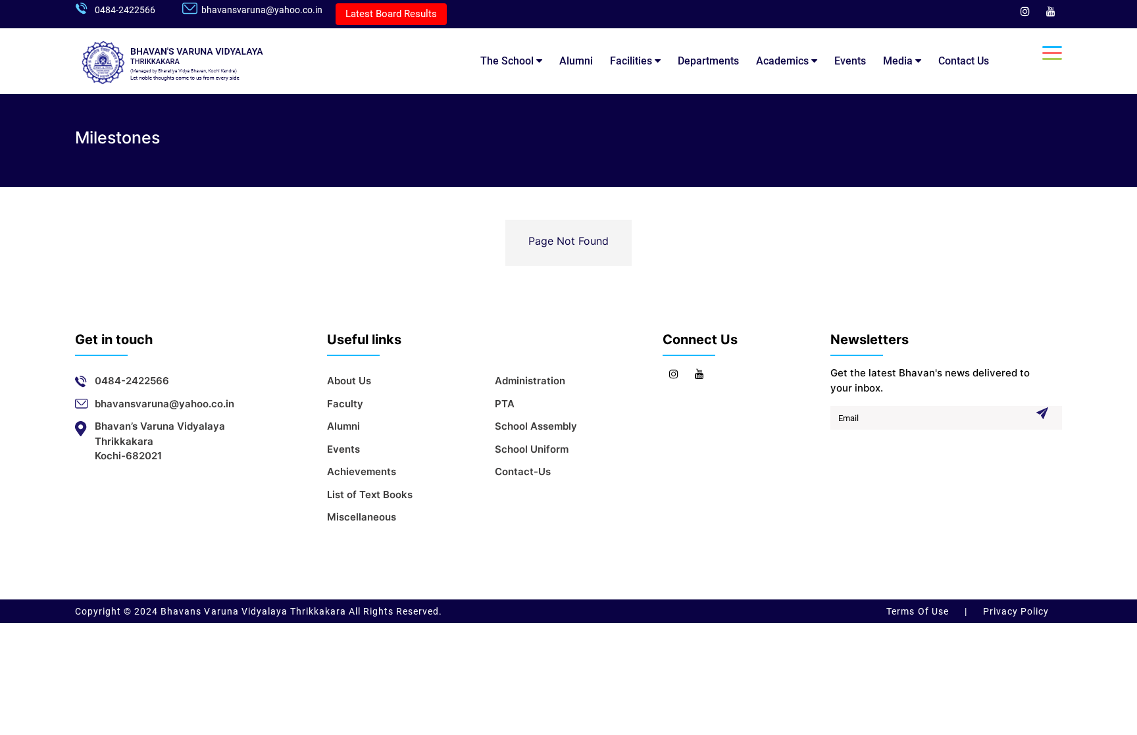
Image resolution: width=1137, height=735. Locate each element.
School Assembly (536, 426)
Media (899, 61)
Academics (783, 61)
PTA (505, 403)
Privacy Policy (1014, 611)
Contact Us (963, 61)
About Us (349, 380)
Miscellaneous (361, 517)
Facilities (632, 61)
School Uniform (531, 449)
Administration (530, 380)
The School (508, 61)
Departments (708, 61)
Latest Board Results (391, 14)
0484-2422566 (125, 10)
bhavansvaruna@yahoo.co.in (261, 10)
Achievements (361, 471)
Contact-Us (523, 471)
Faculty (345, 403)
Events (850, 61)
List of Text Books (370, 494)
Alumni (576, 61)
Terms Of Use (918, 611)
